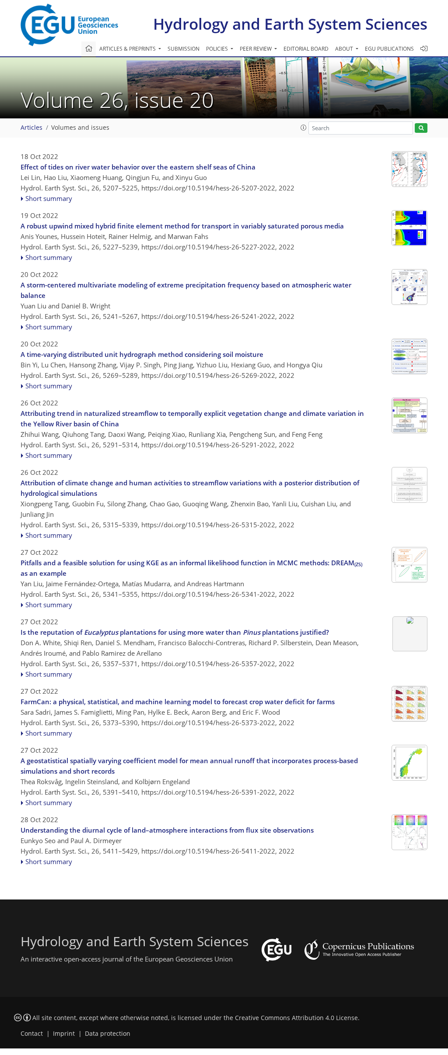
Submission (184, 48)
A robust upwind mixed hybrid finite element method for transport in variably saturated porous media (182, 225)
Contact (32, 1034)
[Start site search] (421, 128)
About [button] (344, 48)
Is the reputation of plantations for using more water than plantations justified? (175, 632)
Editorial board (306, 48)
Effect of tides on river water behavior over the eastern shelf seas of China (138, 167)
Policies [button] (217, 48)
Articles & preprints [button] (128, 48)
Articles (31, 127)
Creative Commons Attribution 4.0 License (296, 1018)
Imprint (64, 1034)
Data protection (107, 1034)
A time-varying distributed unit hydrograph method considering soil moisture (142, 354)
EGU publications (389, 48)
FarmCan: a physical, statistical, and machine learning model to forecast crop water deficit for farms (178, 701)
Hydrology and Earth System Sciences (290, 24)
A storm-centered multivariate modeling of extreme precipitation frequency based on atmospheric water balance (186, 290)
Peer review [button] (256, 48)
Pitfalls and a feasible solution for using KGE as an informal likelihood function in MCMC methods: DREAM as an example (191, 568)
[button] (304, 127)
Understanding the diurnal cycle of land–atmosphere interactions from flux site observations (167, 830)
